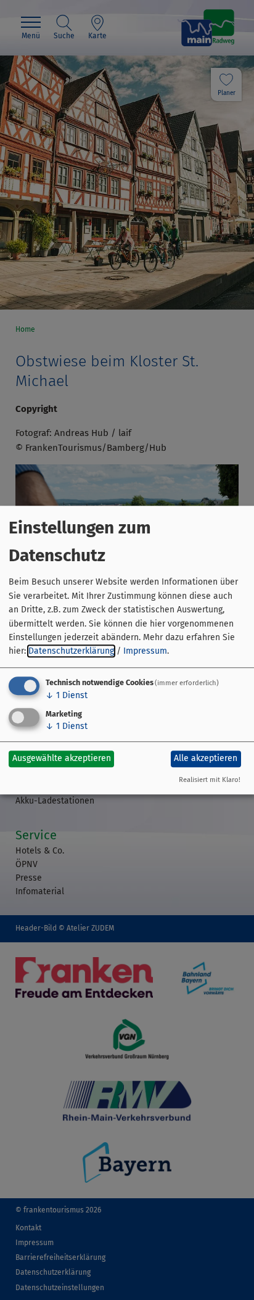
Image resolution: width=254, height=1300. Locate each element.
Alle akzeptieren (205, 758)
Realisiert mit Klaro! (209, 780)
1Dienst (67, 695)
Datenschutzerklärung (71, 651)
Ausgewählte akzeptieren (61, 758)
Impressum (145, 651)
